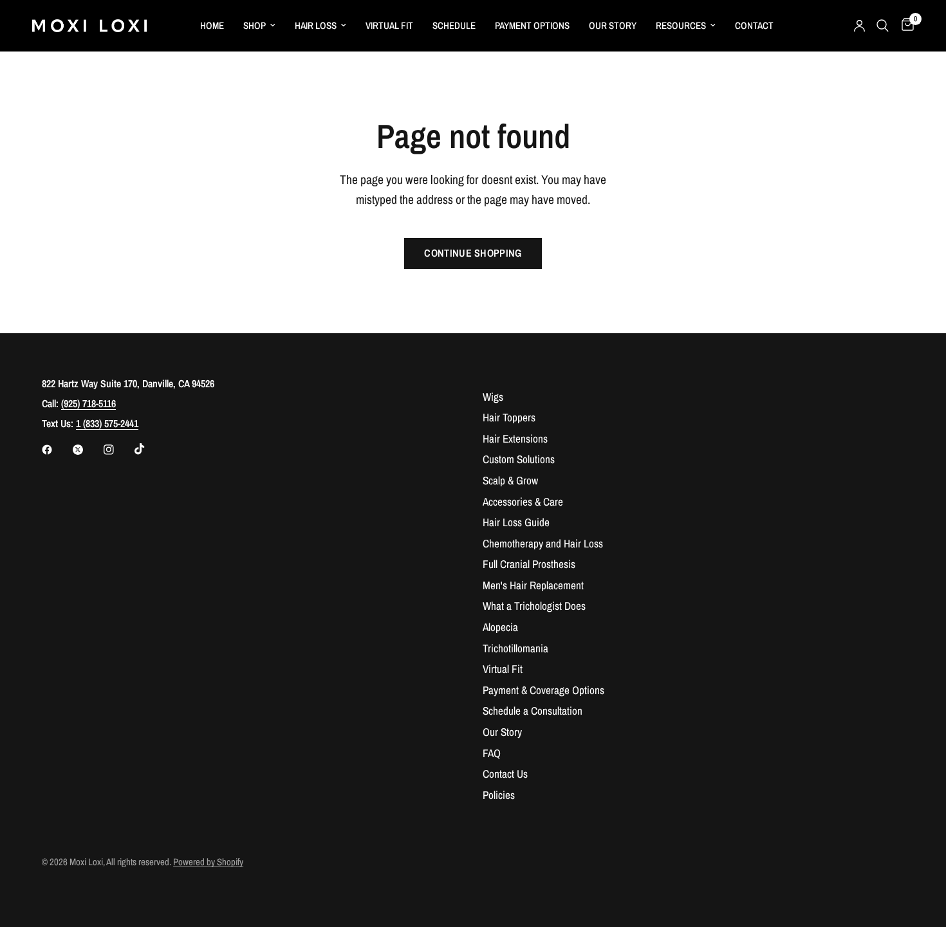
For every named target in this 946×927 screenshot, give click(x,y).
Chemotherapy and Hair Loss (543, 543)
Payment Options (532, 25)
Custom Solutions (519, 459)
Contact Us (505, 773)
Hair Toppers (509, 417)
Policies (499, 794)
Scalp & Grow (510, 480)
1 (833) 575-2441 (107, 423)
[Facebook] (56, 450)
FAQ (492, 753)
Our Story (612, 25)
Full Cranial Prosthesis (529, 563)
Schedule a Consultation (532, 710)
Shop (254, 25)
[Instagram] (118, 450)
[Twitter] (87, 450)
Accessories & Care (523, 501)
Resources (681, 25)
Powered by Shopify (208, 862)
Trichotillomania (515, 648)
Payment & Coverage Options (543, 690)
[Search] (882, 25)
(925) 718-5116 (88, 403)
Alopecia (500, 627)
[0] (904, 25)
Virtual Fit (389, 25)
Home (212, 25)
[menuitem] (212, 26)
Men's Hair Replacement (533, 585)
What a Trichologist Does (534, 605)
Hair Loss (316, 25)
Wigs (493, 396)
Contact (754, 25)
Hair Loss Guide (516, 522)
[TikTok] (148, 449)
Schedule (454, 25)
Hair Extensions (515, 438)
